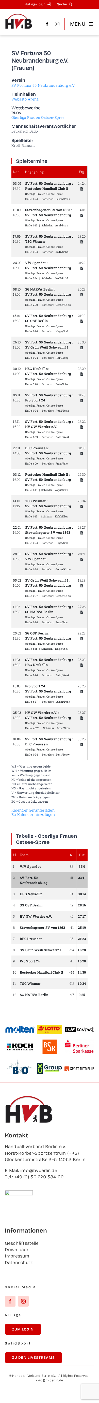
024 (35, 199)
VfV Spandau (36, 263)
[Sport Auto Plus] (79, 1069)
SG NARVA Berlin (39, 289)
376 (35, 384)
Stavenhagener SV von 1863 (47, 210)
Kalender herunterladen (33, 810)
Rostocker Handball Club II (47, 188)
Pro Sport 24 (35, 400)
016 (35, 490)
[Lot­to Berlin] (49, 1027)
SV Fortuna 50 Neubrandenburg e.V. (43, 85)
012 (35, 225)
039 (35, 437)
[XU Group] (49, 1065)
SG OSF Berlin (36, 321)
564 (35, 278)
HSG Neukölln (36, 368)
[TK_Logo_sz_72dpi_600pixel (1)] (79, 1028)
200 (35, 305)
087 (35, 596)
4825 (36, 728)
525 (35, 648)
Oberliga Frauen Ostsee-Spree (38, 117)
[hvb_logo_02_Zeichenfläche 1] (18, 16)
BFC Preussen (36, 448)
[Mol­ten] (20, 1028)
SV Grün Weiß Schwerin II (46, 347)
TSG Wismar (35, 241)
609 (35, 463)
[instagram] (57, 24)
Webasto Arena (25, 99)
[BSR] (49, 1041)
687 (35, 701)
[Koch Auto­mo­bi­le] (20, 1044)
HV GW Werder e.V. (41, 426)
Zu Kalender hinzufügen (33, 814)
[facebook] (47, 24)
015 (35, 516)
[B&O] (19, 1062)
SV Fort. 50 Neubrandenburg (48, 183)
